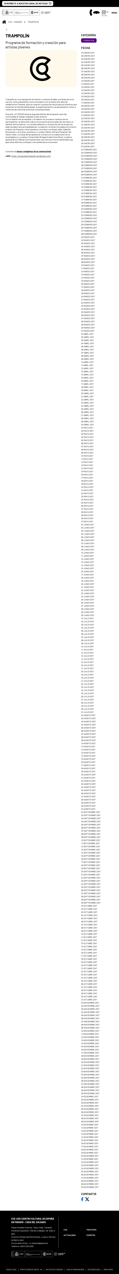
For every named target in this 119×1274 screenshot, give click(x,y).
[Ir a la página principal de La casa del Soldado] (99, 12)
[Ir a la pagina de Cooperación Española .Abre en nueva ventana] (46, 12)
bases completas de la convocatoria (34, 151)
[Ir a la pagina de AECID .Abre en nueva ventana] (34, 12)
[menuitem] (73, 1229)
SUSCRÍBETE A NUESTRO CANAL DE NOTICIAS (26, 3)
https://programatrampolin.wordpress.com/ (31, 156)
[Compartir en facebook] (82, 1199)
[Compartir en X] (87, 1199)
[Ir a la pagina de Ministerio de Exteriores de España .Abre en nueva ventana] (15, 12)
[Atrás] (6, 30)
